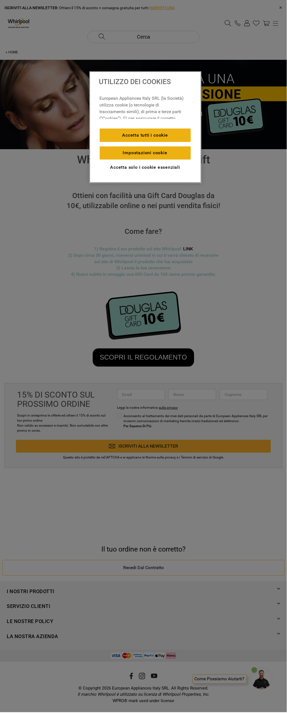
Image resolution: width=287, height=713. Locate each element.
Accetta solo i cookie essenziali (145, 167)
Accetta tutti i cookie (145, 135)
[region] (145, 127)
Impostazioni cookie (145, 152)
